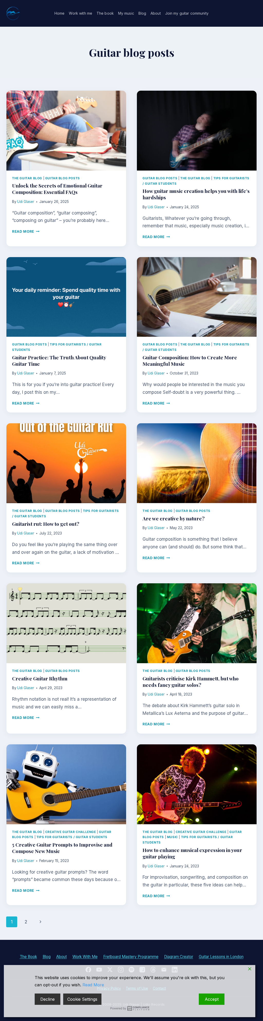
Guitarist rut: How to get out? (45, 523)
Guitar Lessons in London (221, 956)
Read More (26, 231)
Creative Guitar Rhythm (39, 678)
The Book (28, 956)
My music (126, 13)
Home (59, 13)
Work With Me (85, 956)
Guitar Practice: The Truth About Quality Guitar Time (59, 360)
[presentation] (66, 131)
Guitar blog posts (62, 178)
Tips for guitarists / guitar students (71, 837)
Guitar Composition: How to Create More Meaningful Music (190, 360)
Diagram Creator (178, 956)
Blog (142, 13)
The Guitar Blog (27, 178)
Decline (47, 999)
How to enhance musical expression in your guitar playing (192, 853)
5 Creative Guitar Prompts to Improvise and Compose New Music (62, 847)
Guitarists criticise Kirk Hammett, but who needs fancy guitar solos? (191, 681)
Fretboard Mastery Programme (130, 956)
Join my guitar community (187, 13)
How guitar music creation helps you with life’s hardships (196, 194)
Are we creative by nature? (173, 518)
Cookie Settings (82, 999)
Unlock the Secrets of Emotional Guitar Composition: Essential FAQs (57, 188)
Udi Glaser (25, 202)
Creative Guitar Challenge (70, 832)
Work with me (80, 13)
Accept (212, 999)
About (156, 13)
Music (172, 837)
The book (105, 13)
